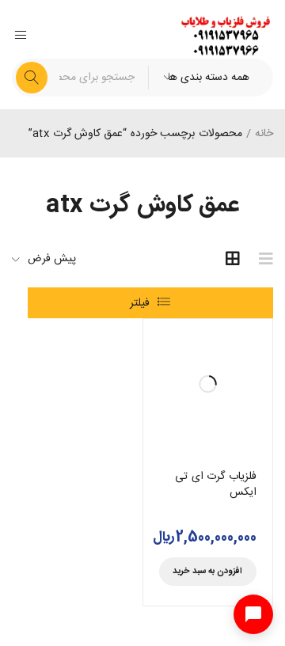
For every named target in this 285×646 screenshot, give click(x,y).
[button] (208, 571)
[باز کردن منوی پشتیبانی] (253, 614)
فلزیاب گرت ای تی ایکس (215, 484)
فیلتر (140, 303)
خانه (264, 134)
